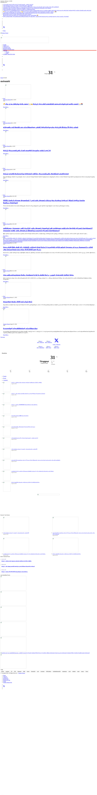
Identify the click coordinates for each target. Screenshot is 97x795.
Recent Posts (7, 48)
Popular (4, 376)
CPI (11, 671)
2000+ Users (48, 347)
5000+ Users (56, 347)
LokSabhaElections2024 (57, 671)
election (28, 671)
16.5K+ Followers (56, 344)
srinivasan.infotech (7, 99)
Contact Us (6, 47)
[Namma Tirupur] (4, 33)
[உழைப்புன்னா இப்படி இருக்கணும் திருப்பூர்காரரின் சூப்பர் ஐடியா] (6, 435)
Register (7, 51)
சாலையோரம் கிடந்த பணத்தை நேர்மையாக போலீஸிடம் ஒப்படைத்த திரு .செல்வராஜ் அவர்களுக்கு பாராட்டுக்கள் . (27, 8)
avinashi (2, 671)
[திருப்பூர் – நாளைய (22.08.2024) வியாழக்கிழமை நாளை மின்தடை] (6, 413)
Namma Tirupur (6, 146)
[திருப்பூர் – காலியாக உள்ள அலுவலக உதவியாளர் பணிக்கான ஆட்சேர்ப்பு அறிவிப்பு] (6, 391)
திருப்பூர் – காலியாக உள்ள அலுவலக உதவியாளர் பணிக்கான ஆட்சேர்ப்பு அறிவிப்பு (26, 382)
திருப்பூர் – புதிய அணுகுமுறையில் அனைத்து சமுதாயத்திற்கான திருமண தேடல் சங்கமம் (28, 393)
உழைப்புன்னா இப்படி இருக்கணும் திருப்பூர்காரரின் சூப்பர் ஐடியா (23, 426)
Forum (5, 50)
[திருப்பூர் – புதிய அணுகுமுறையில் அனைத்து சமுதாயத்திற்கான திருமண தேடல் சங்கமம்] (6, 402)
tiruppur (82, 671)
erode (38, 671)
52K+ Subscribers (40, 347)
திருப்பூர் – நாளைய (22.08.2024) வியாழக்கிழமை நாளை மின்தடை (24, 404)
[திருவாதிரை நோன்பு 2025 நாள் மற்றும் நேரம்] (6, 424)
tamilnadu (73, 671)
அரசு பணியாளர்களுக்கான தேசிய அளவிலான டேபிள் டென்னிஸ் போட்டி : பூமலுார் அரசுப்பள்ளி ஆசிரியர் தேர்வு (38, 275)
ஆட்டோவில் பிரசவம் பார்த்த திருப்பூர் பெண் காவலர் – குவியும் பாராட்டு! (18, 4)
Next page (3, 337)
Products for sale (8, 49)
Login (7, 53)
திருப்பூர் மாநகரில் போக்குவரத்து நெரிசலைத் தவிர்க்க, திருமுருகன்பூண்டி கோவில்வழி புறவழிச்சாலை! (36, 174)
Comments (5, 380)
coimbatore (7, 671)
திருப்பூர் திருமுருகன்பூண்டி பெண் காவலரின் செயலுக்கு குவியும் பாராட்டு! (27, 150)
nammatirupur (64, 671)
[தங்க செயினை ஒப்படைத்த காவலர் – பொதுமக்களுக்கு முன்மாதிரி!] (6, 458)
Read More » (6, 107)
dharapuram (19, 671)
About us (6, 46)
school (70, 671)
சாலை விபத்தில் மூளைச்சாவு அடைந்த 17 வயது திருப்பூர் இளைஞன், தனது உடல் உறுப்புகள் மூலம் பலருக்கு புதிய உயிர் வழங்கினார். (31, 6)
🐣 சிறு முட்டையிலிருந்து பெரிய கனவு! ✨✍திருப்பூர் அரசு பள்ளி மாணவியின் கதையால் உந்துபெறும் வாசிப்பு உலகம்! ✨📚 (29, 11)
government (42, 671)
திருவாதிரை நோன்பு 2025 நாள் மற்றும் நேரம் (17, 302)
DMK (24, 671)
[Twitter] (4, 27)
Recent (4, 378)
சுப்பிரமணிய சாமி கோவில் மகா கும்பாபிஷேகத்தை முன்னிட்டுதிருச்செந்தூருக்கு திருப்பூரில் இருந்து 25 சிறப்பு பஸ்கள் (28, 12)
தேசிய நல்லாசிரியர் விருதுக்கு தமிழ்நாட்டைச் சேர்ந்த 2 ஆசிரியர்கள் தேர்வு (19, 9)
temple (78, 671)
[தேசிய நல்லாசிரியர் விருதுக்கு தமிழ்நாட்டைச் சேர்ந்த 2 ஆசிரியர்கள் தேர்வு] (6, 491)
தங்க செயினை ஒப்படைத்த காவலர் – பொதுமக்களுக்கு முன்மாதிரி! (17, 5)
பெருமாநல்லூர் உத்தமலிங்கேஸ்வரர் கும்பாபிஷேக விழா (20, 328)
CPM (15, 671)
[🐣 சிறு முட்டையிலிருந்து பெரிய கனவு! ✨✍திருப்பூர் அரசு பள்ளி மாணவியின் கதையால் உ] (13, 668)
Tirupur (87, 671)
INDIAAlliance (48, 671)
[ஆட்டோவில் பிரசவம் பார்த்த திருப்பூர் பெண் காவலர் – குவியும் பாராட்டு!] (6, 446)
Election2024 (33, 671)
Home (4, 44)
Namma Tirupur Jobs (9, 54)
